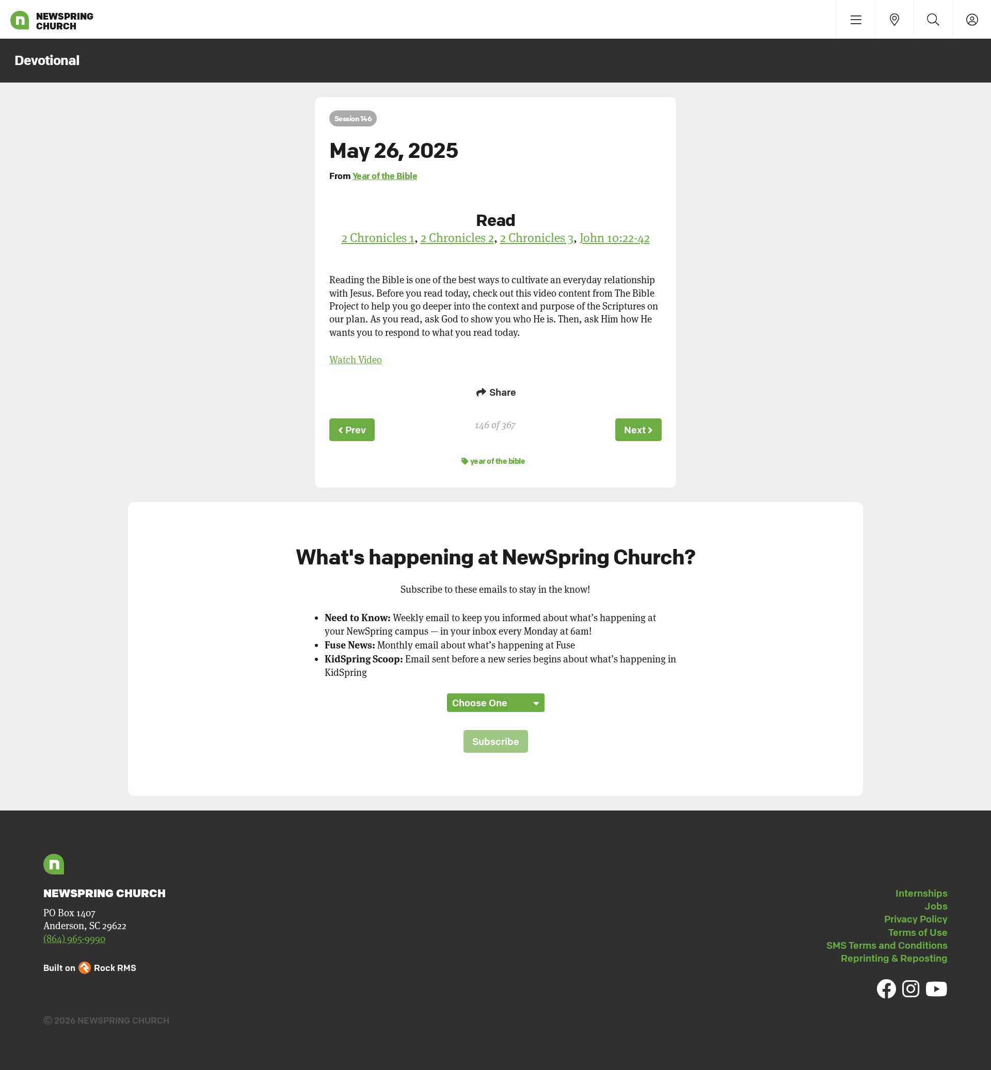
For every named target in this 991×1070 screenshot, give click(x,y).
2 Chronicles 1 (378, 238)
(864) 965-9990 (74, 938)
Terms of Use (918, 932)
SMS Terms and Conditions (887, 945)
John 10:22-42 (615, 238)
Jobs (936, 906)
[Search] (933, 19)
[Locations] (894, 19)
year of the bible (497, 461)
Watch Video (355, 359)
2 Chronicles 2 (457, 238)
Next (636, 429)
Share (501, 392)
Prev (354, 429)
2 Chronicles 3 (536, 238)
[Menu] (855, 19)
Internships (922, 893)
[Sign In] (971, 19)
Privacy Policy (916, 919)
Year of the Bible (385, 175)
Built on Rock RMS (89, 967)
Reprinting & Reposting (894, 958)
